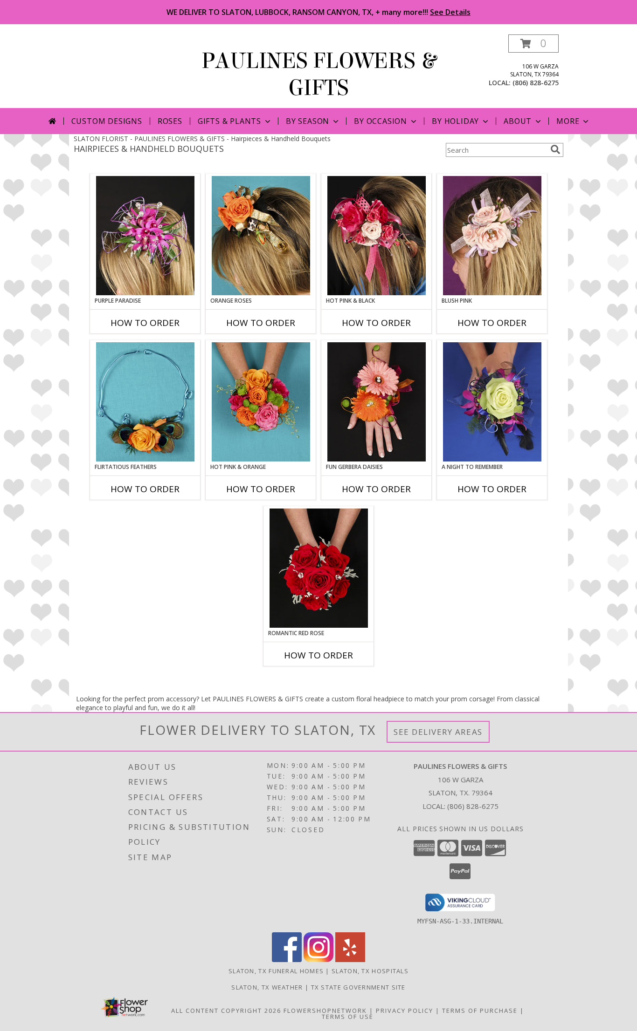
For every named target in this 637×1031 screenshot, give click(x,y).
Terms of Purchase (480, 1010)
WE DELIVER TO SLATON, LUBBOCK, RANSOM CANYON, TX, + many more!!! (318, 12)
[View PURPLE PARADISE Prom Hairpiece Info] (145, 235)
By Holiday (455, 121)
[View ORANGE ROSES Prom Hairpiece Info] (261, 235)
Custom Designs (106, 121)
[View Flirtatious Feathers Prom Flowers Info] (145, 401)
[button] (533, 43)
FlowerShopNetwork (325, 1010)
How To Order (145, 323)
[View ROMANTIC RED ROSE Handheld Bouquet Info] (319, 568)
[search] (555, 149)
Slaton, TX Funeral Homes (276, 971)
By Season (307, 121)
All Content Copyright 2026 (226, 1010)
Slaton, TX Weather (267, 987)
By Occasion (380, 121)
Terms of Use (348, 1016)
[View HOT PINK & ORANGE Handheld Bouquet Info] (261, 401)
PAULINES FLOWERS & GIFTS (318, 74)
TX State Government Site (358, 987)
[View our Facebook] (287, 959)
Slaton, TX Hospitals (370, 971)
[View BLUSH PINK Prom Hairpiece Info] (492, 235)
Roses (170, 121)
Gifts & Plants (229, 121)
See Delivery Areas (438, 731)
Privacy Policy (404, 1010)
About (518, 121)
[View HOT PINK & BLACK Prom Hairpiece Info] (376, 235)
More (567, 121)
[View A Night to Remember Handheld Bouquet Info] (492, 401)
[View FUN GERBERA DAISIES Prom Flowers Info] (376, 401)
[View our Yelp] (350, 959)
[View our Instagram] (318, 959)
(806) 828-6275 (535, 82)
